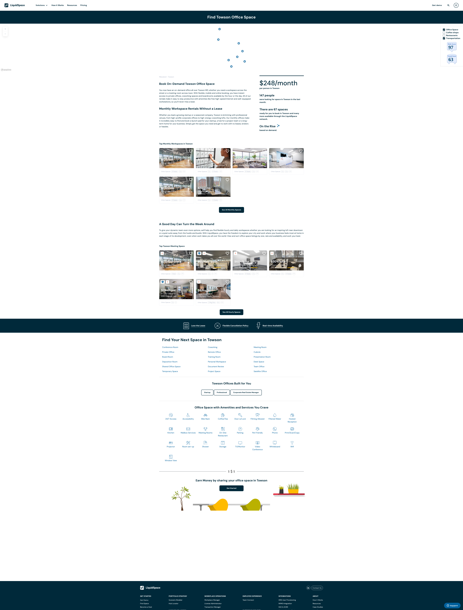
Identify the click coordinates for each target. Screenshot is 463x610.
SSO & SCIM (283, 607)
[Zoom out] (5, 33)
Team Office (259, 366)
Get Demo (144, 600)
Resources (72, 5)
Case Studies (318, 607)
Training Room (214, 357)
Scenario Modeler (175, 600)
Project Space (214, 371)
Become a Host (146, 607)
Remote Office (214, 352)
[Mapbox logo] (6, 69)
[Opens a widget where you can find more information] (452, 606)
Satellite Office (260, 371)
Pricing (83, 5)
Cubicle (257, 352)
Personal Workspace (217, 361)
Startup (207, 392)
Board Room (167, 357)
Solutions (40, 5)
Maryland (162, 77)
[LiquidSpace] (150, 588)
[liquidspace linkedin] (308, 588)
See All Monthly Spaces (231, 210)
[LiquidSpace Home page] (14, 5)
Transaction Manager (212, 607)
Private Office (168, 352)
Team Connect (248, 600)
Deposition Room (169, 361)
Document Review (216, 366)
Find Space (144, 604)
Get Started (231, 488)
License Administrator (212, 604)
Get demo (437, 5)
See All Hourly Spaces (231, 312)
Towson (171, 77)
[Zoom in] (5, 29)
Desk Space (259, 361)
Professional (222, 392)
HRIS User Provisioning (287, 600)
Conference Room (170, 347)
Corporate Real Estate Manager (246, 392)
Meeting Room (260, 347)
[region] (231, 48)
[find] (448, 5)
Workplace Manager (212, 600)
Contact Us (317, 588)
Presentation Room (262, 357)
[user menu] (456, 5)
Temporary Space (170, 371)
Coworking (212, 347)
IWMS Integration (285, 604)
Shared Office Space (171, 366)
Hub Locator (173, 604)
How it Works (57, 5)
